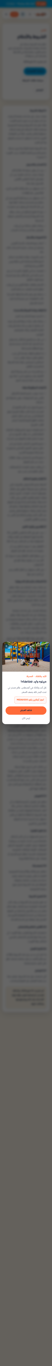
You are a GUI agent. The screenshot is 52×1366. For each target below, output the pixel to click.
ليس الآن (26, 718)
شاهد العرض (26, 710)
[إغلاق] (6, 646)
